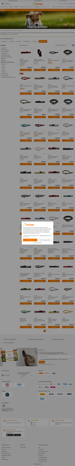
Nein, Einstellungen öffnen (44, 240)
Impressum (39, 242)
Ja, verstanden (30, 240)
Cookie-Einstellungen (44, 235)
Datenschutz (35, 242)
